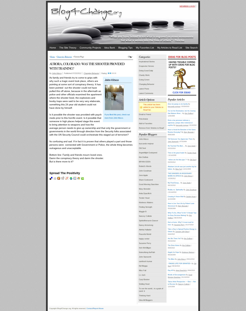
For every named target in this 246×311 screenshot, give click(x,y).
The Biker (171, 259)
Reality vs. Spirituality (175, 190)
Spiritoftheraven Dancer (148, 221)
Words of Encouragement (177, 275)
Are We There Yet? (174, 238)
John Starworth (145, 257)
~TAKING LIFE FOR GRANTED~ (179, 263)
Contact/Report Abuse (95, 308)
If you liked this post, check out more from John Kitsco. (117, 116)
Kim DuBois (143, 157)
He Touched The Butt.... (176, 146)
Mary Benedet (144, 189)
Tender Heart (144, 198)
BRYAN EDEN (144, 162)
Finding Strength (145, 207)
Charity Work (144, 75)
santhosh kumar (145, 261)
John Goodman (145, 171)
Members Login (187, 6)
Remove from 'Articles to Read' (151, 128)
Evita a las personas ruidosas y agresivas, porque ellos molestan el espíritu (180, 122)
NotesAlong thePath (147, 252)
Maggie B (142, 212)
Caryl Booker (144, 279)
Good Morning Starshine (149, 184)
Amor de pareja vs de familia (178, 104)
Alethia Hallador (145, 230)
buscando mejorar (146, 144)
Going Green (144, 80)
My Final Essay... (174, 183)
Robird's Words (145, 166)
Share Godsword (146, 180)
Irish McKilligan (145, 248)
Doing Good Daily (146, 71)
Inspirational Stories (147, 62)
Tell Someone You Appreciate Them (180, 139)
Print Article (143, 119)
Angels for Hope (173, 252)
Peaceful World (145, 234)
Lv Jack (142, 275)
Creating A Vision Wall (175, 196)
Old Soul (142, 148)
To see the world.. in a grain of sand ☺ (151, 290)
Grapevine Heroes (146, 66)
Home (52, 56)
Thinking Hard (144, 296)
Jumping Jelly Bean (182, 231)
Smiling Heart (144, 284)
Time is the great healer (176, 153)
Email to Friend (145, 114)
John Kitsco (57, 73)
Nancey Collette (145, 216)
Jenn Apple (143, 175)
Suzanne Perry (145, 243)
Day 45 (170, 270)
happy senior (144, 239)
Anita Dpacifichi (145, 193)
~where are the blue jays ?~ (177, 160)
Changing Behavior (64, 56)
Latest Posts (144, 89)
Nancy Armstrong (146, 225)
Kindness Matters (146, 202)
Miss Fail (142, 270)
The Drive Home (173, 245)
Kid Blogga (143, 266)
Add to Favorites (145, 123)
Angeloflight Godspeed (148, 153)
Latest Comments (146, 93)
